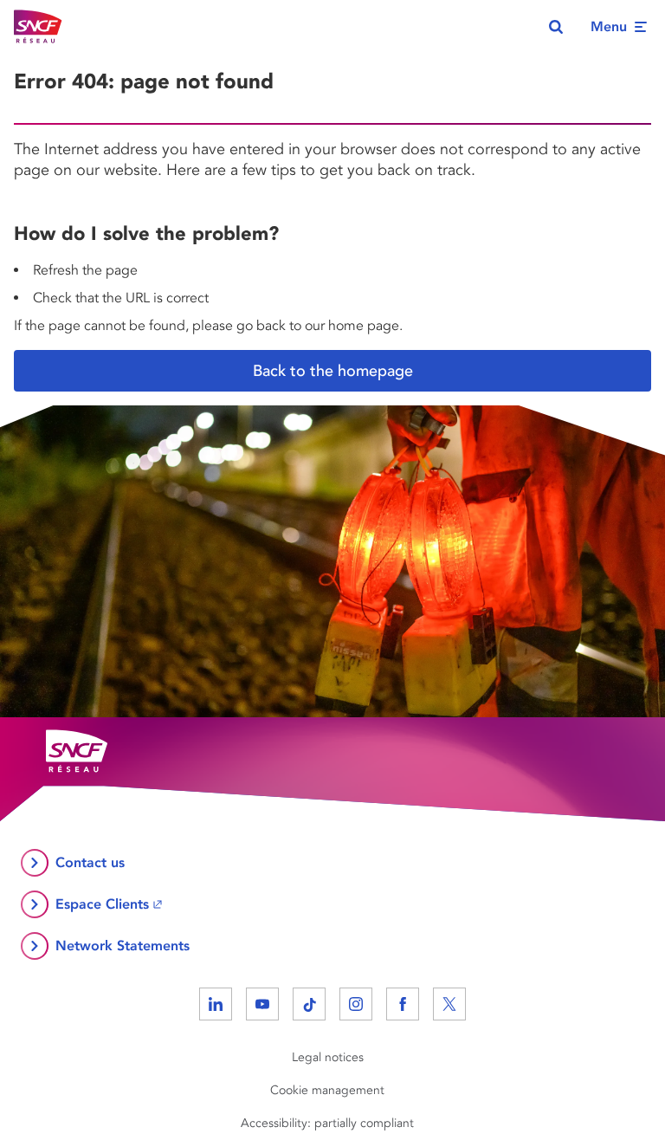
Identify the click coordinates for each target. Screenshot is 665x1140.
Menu (609, 26)
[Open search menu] (556, 26)
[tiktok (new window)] (309, 1004)
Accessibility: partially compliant (327, 1123)
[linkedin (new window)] (215, 1004)
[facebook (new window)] (402, 1004)
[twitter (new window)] (449, 1004)
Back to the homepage (333, 370)
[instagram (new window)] (355, 1004)
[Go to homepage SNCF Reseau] (38, 27)
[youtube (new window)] (262, 1004)
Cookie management (327, 1090)
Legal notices (328, 1057)
